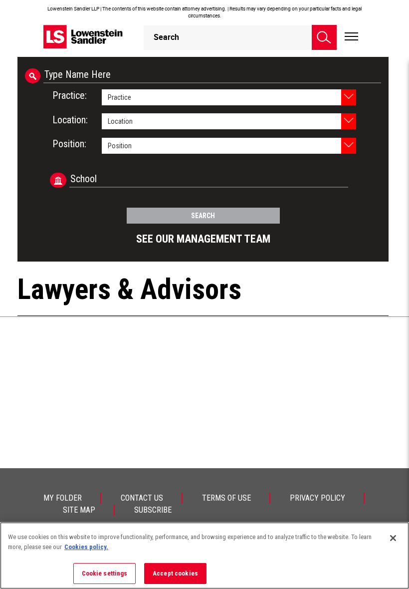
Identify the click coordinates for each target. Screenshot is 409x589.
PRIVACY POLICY (317, 498)
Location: (70, 120)
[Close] (393, 538)
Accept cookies (175, 573)
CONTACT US (142, 498)
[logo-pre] (83, 36)
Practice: (69, 95)
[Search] (324, 37)
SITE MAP (79, 510)
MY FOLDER (62, 498)
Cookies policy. (86, 547)
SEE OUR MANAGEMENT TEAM (203, 239)
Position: (69, 144)
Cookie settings (105, 573)
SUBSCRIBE (153, 510)
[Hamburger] (351, 37)
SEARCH (203, 216)
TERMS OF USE (226, 498)
